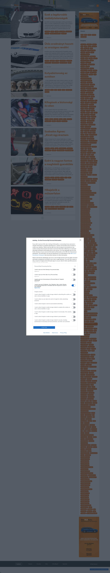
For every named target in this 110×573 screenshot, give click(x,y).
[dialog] (55, 286)
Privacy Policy (63, 332)
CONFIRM (44, 327)
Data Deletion (46, 332)
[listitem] (55, 266)
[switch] (74, 270)
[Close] (80, 240)
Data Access (55, 332)
